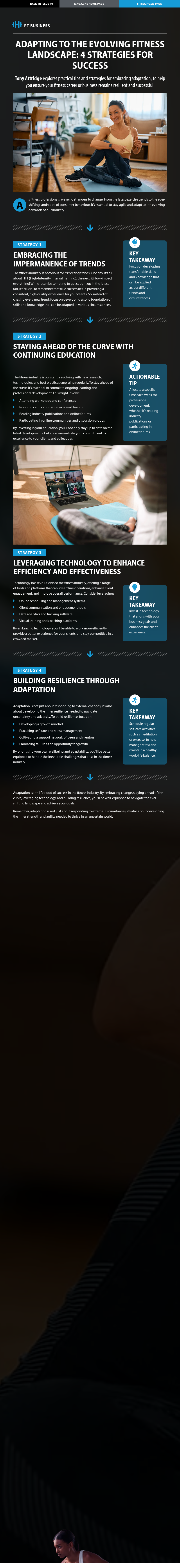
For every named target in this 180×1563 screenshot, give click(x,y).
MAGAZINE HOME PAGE (89, 4)
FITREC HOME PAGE (149, 4)
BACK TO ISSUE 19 (41, 4)
